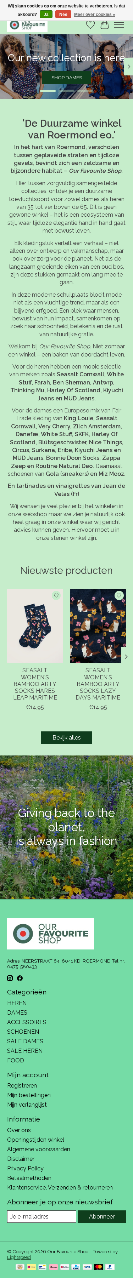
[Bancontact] (42, 1267)
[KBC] (75, 1267)
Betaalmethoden (29, 1178)
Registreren (22, 1085)
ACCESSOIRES (26, 1022)
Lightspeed (19, 1257)
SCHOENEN (23, 1031)
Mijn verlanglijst (27, 1104)
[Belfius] (64, 1267)
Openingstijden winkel (35, 1139)
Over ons (19, 1130)
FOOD (15, 1060)
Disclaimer (20, 1159)
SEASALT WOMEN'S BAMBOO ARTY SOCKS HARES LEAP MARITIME (35, 684)
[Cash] (20, 1267)
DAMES (17, 1012)
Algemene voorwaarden (38, 1149)
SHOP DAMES (66, 77)
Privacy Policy (25, 1168)
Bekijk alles (66, 737)
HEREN (17, 1003)
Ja (46, 14)
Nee (63, 14)
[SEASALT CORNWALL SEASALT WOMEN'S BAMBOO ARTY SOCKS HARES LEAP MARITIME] (35, 626)
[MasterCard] (98, 1267)
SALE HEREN (25, 1051)
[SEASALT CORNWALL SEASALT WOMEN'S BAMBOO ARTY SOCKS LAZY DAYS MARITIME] (98, 626)
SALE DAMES (25, 1041)
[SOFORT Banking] (53, 1267)
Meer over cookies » (94, 14)
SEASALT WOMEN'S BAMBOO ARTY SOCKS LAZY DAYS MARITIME (98, 684)
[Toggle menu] (119, 25)
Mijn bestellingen (29, 1095)
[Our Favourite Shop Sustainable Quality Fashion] (27, 24)
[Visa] (87, 1267)
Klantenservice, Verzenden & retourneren (60, 1187)
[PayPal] (110, 1267)
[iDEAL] (31, 1267)
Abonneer (102, 1216)
